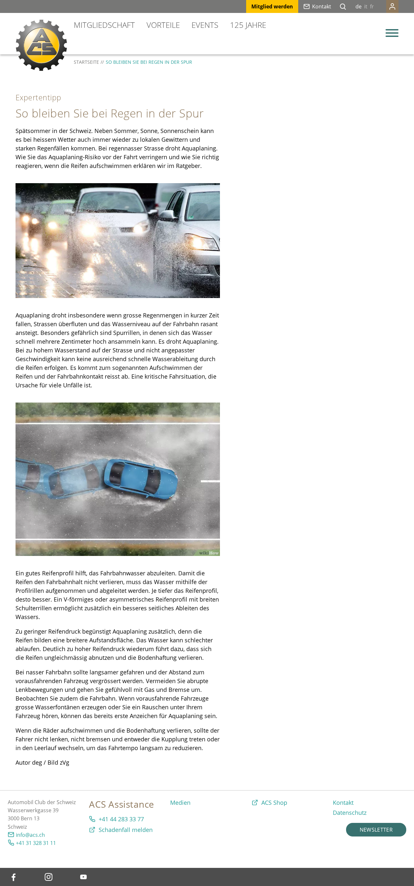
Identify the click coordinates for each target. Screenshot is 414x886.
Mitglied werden (272, 6)
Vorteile (163, 24)
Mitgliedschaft (104, 24)
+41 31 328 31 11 (36, 843)
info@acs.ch (30, 834)
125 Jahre (248, 24)
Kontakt (321, 6)
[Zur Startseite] (41, 45)
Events (204, 24)
